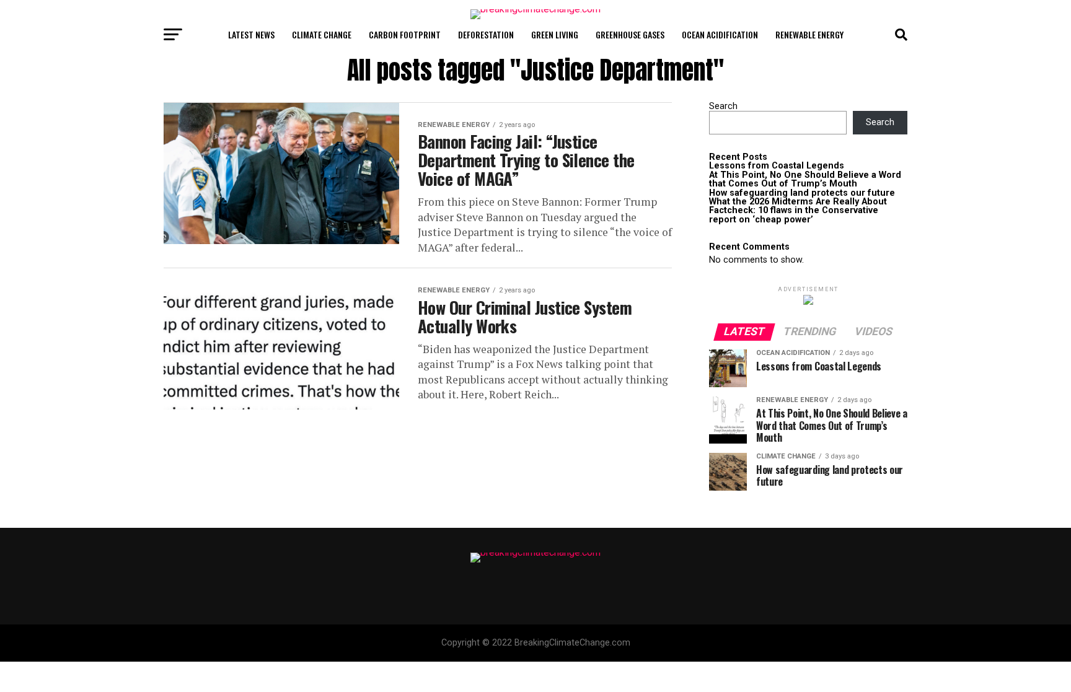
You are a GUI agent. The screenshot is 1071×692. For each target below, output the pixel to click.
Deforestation (486, 34)
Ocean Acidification (720, 34)
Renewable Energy (809, 34)
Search (723, 106)
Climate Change (321, 34)
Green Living (554, 34)
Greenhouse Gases (630, 34)
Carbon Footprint (405, 34)
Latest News (251, 34)
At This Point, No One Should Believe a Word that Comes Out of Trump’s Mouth (805, 179)
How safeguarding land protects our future (802, 193)
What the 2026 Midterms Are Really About (798, 201)
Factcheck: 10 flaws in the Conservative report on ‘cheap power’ (793, 214)
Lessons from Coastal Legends (776, 165)
